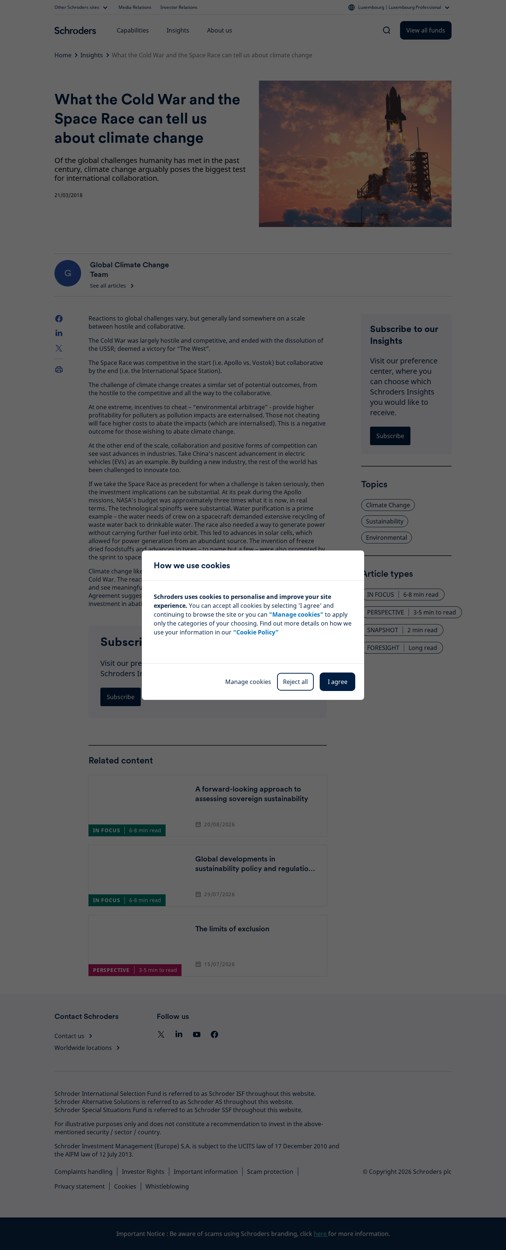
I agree (337, 682)
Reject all (295, 682)
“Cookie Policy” (256, 632)
